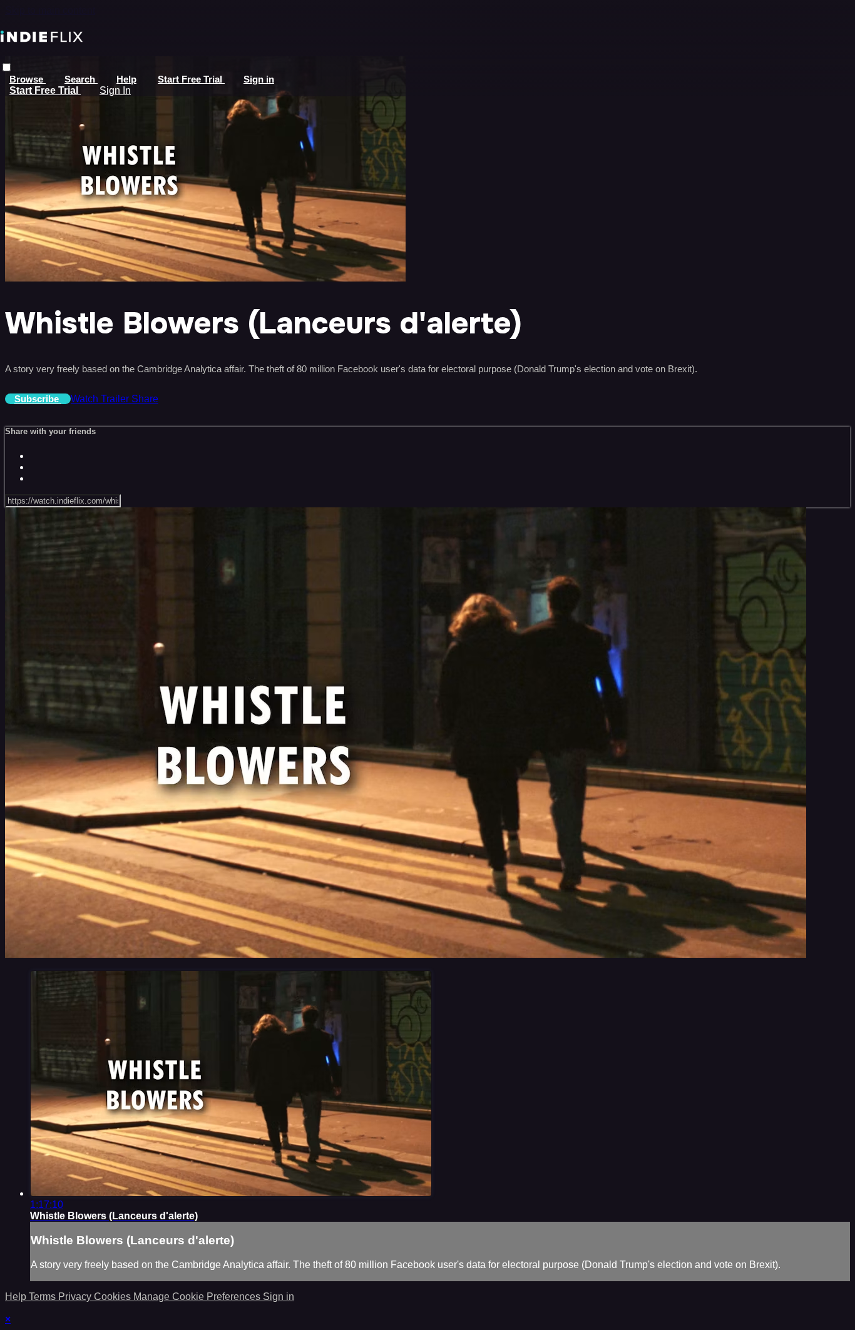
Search (81, 79)
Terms (43, 1296)
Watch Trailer (101, 398)
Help (126, 79)
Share (144, 398)
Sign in (258, 79)
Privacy (76, 1296)
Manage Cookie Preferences (198, 1296)
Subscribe (37, 398)
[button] (7, 67)
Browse (27, 79)
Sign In (115, 90)
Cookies (113, 1296)
